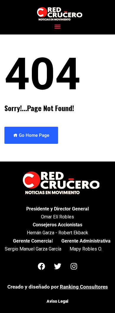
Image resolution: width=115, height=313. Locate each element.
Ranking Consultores (84, 287)
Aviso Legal (57, 301)
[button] (58, 27)
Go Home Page (33, 135)
